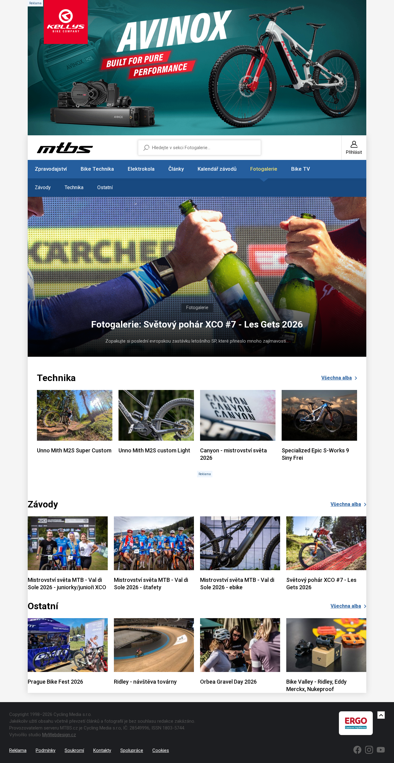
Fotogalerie (263, 169)
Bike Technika (97, 169)
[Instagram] (369, 750)
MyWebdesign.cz (59, 734)
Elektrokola (141, 169)
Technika (74, 187)
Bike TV (300, 169)
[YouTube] (381, 750)
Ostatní (105, 187)
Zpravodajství (51, 169)
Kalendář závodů (217, 169)
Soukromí (74, 750)
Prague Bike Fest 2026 (55, 681)
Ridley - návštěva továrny (145, 681)
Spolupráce (131, 750)
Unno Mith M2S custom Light (154, 450)
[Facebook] (357, 750)
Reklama (17, 750)
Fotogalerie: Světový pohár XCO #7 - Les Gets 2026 (197, 324)
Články (176, 169)
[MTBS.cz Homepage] (65, 147)
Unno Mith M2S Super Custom (74, 450)
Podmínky (45, 750)
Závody (43, 187)
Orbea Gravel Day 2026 (228, 681)
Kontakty (102, 750)
